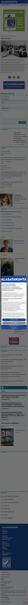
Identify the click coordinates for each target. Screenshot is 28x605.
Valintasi (21, 284)
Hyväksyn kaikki (14, 320)
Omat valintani (14, 323)
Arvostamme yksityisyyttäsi (9, 284)
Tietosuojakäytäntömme (14, 325)
